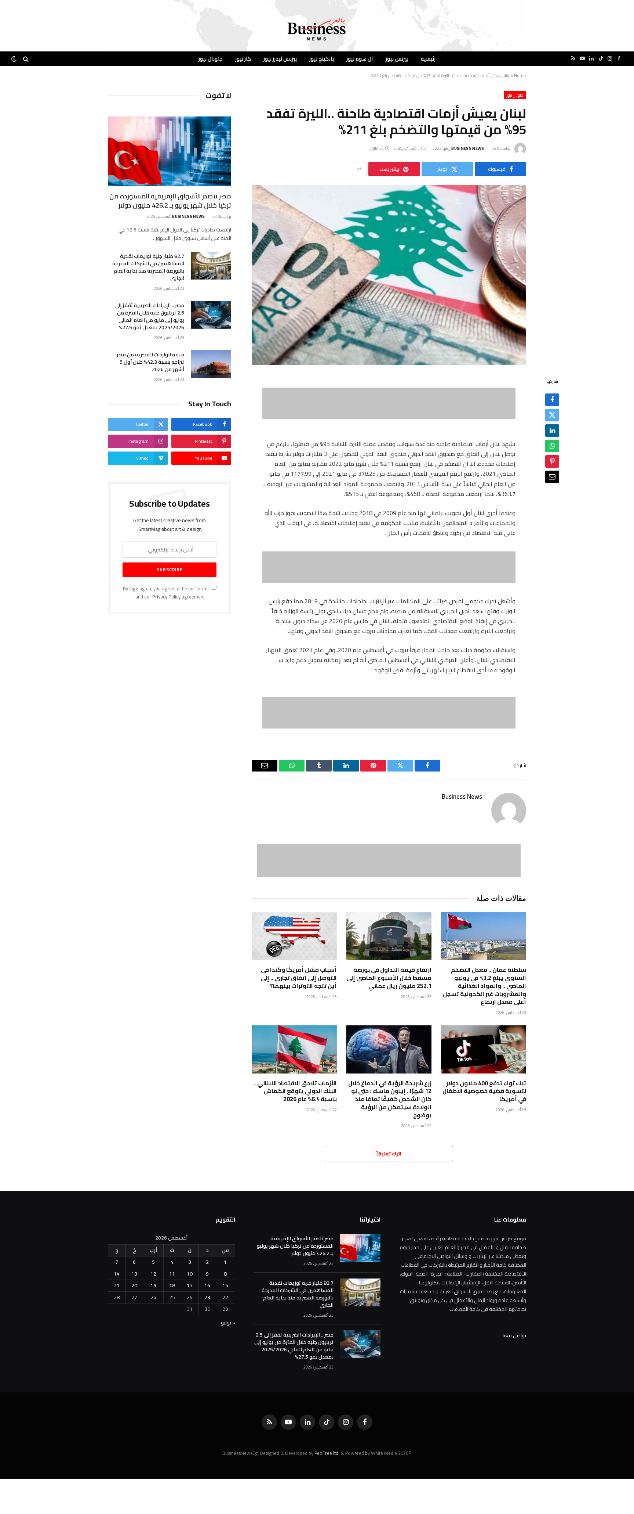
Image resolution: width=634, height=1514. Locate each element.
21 (117, 1285)
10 (190, 1274)
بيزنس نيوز (397, 58)
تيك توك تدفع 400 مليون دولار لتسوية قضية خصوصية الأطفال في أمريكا (484, 1091)
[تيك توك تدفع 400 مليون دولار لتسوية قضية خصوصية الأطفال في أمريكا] (483, 1049)
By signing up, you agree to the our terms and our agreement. (166, 593)
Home (520, 75)
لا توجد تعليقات (407, 148)
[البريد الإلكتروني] (552, 477)
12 (153, 1274)
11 (172, 1274)
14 (117, 1274)
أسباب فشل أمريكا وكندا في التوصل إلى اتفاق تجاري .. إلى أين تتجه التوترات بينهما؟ (298, 978)
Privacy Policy (166, 597)
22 (225, 1297)
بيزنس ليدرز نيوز (280, 58)
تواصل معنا (514, 1335)
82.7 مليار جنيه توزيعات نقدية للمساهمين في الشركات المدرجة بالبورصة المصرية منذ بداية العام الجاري (148, 267)
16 (207, 1285)
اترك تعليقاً (388, 1153)
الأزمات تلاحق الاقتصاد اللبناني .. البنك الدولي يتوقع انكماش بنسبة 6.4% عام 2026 (295, 1091)
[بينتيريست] (552, 462)
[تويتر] (552, 415)
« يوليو (228, 1322)
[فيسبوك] (552, 400)
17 (190, 1285)
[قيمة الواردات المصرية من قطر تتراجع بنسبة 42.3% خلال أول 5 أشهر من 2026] (211, 364)
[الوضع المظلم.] (14, 59)
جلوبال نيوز (210, 58)
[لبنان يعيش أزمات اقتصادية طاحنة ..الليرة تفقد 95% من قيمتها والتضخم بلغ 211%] (389, 275)
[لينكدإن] (552, 431)
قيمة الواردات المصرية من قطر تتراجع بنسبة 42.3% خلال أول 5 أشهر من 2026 (150, 362)
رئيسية (428, 58)
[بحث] (26, 58)
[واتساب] (552, 446)
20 (134, 1285)
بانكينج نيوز (321, 58)
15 (225, 1285)
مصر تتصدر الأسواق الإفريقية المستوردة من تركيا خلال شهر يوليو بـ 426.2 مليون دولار (170, 201)
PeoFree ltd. (326, 1453)
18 (172, 1285)
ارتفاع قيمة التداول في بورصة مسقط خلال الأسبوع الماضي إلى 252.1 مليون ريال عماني (388, 978)
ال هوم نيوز (359, 58)
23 (207, 1297)
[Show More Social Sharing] (359, 169)
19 (153, 1285)
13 (134, 1274)
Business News (467, 148)
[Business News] (316, 29)
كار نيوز (243, 58)
